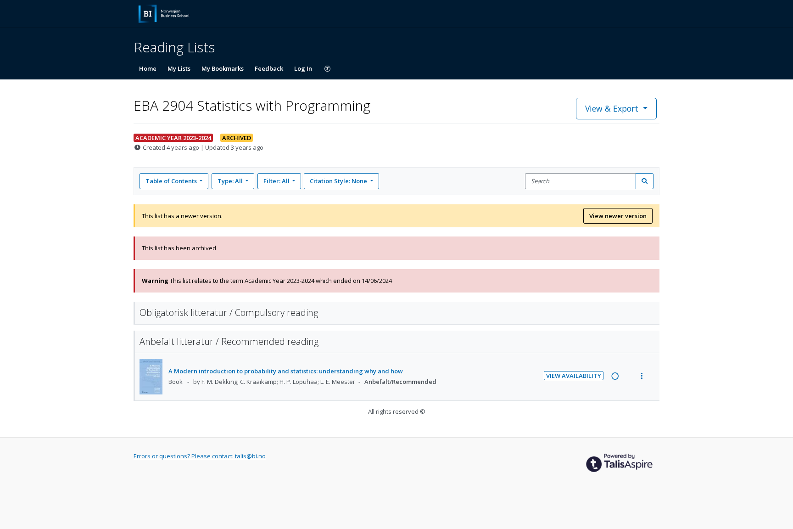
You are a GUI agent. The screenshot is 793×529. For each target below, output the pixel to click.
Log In (303, 68)
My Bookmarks (222, 68)
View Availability (573, 375)
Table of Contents (171, 181)
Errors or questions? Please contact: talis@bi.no (200, 456)
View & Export (611, 108)
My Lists (179, 68)
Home (147, 68)
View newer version (618, 216)
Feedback (269, 68)
